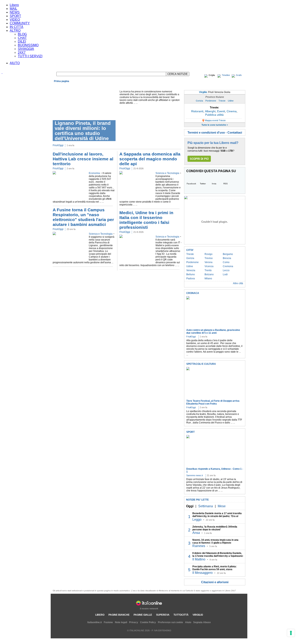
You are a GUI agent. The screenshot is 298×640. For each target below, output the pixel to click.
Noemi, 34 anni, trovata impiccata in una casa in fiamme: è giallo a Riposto (215, 541)
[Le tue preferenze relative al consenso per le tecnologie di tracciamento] (291, 633)
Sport (116, 85)
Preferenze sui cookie (170, 622)
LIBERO (99, 614)
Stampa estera (235, 85)
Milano (208, 278)
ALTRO (15, 30)
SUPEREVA (162, 614)
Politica (83, 85)
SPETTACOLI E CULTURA (201, 364)
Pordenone (210, 100)
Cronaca (59, 85)
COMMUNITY (20, 23)
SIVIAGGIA (26, 49)
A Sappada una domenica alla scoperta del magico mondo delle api (149, 159)
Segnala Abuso (202, 622)
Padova (190, 278)
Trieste (222, 100)
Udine (231, 100)
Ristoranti (197, 111)
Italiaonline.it (94, 622)
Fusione (108, 622)
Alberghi (210, 111)
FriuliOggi (58, 145)
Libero (14, 5)
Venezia (190, 270)
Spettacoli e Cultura (100, 85)
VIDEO (15, 19)
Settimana (205, 506)
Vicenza (209, 266)
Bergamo (228, 254)
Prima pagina (61, 81)
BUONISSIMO (28, 45)
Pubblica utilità (214, 114)
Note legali (121, 622)
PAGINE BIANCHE (119, 614)
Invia (214, 183)
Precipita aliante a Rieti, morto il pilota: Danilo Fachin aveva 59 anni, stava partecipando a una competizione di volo (215, 569)
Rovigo (208, 254)
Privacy (133, 622)
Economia (71, 85)
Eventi (221, 111)
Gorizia (199, 100)
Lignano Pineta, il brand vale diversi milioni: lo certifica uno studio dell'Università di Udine (83, 130)
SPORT (15, 16)
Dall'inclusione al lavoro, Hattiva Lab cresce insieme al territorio (83, 159)
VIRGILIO (198, 614)
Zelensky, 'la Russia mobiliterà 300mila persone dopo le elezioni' (214, 528)
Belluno (190, 274)
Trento (208, 270)
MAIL (13, 8)
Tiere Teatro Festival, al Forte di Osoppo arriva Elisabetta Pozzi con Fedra (212, 402)
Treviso (209, 258)
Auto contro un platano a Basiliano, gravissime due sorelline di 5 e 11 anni (213, 331)
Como (226, 262)
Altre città (238, 283)
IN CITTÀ (16, 27)
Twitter (203, 183)
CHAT (22, 38)
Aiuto (188, 622)
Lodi (225, 274)
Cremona (228, 266)
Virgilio (214, 92)
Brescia (227, 258)
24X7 (22, 52)
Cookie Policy (148, 622)
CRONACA (192, 293)
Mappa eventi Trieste (215, 120)
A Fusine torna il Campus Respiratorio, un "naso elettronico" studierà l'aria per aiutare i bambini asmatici (83, 217)
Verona (208, 262)
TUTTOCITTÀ (181, 614)
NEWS (15, 12)
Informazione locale (212, 85)
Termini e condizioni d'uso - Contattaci (215, 132)
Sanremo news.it (194, 475)
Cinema (232, 111)
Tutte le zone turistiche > (215, 125)
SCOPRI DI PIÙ (199, 158)
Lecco (226, 270)
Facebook (191, 183)
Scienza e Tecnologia (133, 85)
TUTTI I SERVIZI (30, 56)
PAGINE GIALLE (143, 614)
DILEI (22, 41)
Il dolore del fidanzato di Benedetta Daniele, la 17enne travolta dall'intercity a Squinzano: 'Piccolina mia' (217, 556)
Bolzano (209, 274)
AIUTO (15, 63)
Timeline (226, 75)
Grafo (239, 75)
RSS (225, 183)
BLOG (22, 34)
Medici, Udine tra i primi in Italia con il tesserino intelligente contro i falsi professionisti (146, 220)
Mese (222, 506)
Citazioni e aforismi (214, 582)
